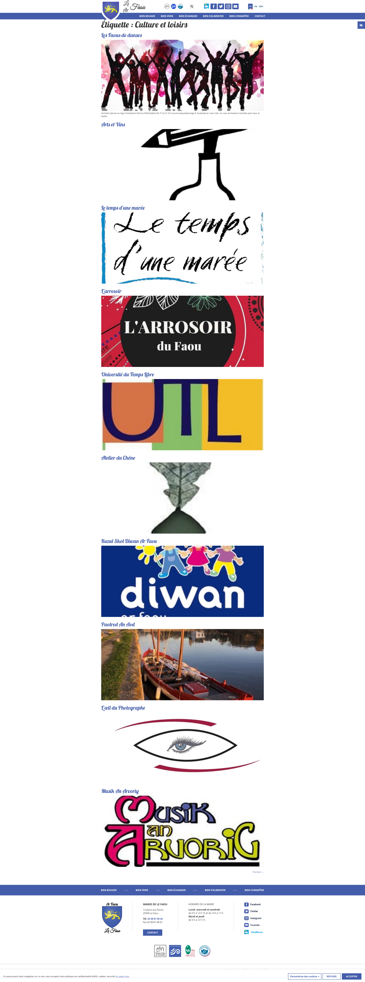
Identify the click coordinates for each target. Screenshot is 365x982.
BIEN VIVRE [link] (142, 890)
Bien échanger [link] (188, 16)
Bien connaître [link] (239, 16)
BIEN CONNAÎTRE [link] (254, 890)
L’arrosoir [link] (111, 291)
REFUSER (332, 976)
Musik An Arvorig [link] (120, 791)
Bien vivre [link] (167, 16)
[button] (191, 6)
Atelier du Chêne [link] (118, 457)
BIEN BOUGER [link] (109, 890)
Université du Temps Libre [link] (127, 374)
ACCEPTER (351, 976)
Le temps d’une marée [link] (123, 207)
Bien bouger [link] (147, 16)
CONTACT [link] (152, 932)
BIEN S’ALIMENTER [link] (215, 890)
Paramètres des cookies (303, 976)
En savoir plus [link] (122, 976)
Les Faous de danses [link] (121, 35)
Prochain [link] (258, 872)
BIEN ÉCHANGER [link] (176, 890)
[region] (182, 975)
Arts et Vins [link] (113, 124)
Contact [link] (260, 16)
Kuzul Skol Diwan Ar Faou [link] (129, 541)
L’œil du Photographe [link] (123, 707)
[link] (361, 25)
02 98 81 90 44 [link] (155, 918)
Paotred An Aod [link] (118, 624)
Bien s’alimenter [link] (213, 16)
